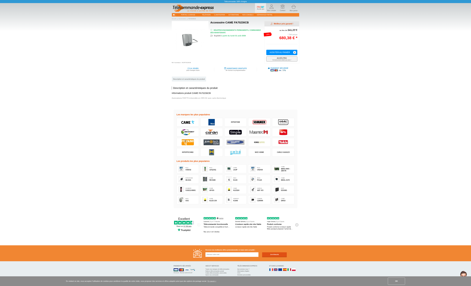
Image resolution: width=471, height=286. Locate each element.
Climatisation (219, 15)
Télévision (206, 15)
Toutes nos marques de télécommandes (217, 269)
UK (276, 269)
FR (271, 269)
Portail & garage (188, 15)
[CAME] (188, 122)
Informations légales (243, 271)
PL (294, 269)
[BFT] (283, 132)
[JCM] (211, 142)
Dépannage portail (265, 15)
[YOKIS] (283, 142)
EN (280, 269)
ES (285, 269)
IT (289, 269)
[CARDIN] (211, 132)
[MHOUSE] (188, 142)
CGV (238, 273)
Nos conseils (247, 15)
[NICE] (211, 122)
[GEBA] (235, 152)
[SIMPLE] (235, 132)
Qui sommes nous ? (243, 269)
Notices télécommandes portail (214, 271)
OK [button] (396, 281)
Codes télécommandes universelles (216, 273)
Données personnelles (244, 275)
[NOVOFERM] (235, 142)
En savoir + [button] (212, 281)
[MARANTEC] (259, 132)
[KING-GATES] (259, 142)
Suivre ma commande (211, 275)
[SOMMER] (259, 122)
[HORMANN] (211, 152)
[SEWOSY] (188, 132)
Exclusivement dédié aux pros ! (282, 59)
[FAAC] (283, 122)
